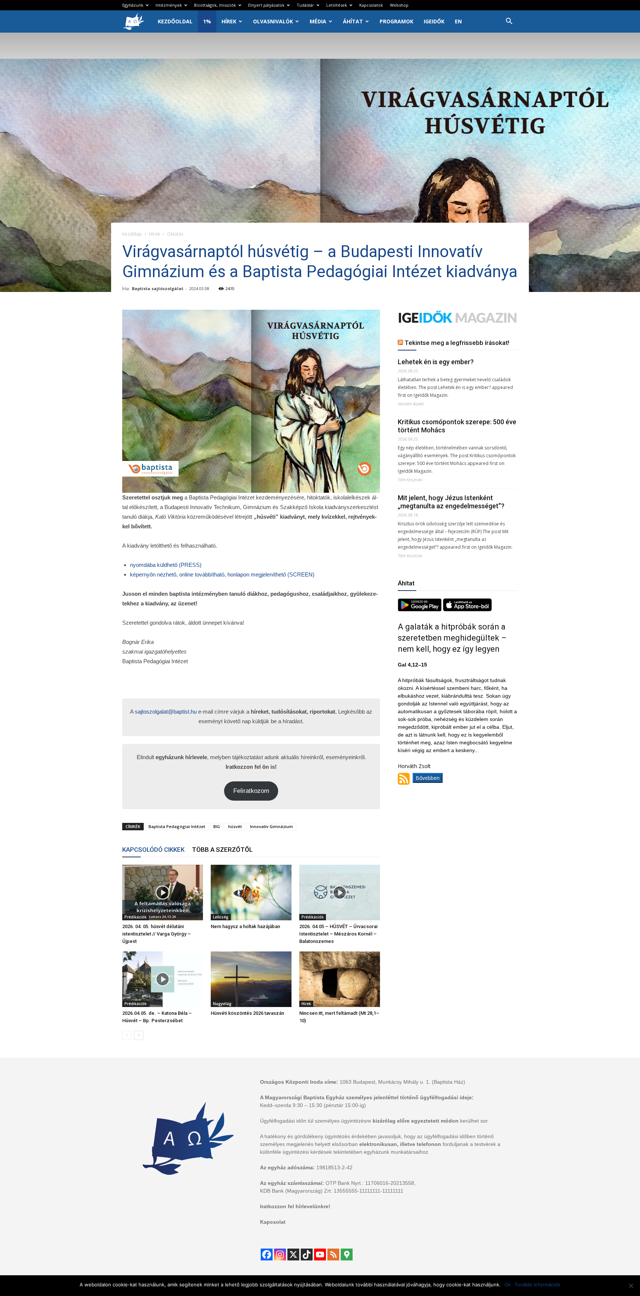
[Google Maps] (347, 1254)
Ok (507, 1284)
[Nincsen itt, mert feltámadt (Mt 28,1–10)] (339, 979)
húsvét (235, 826)
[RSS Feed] (333, 1254)
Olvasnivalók (273, 21)
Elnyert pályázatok (266, 5)
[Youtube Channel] (320, 1254)
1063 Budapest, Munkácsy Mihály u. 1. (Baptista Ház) (402, 1082)
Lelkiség (221, 917)
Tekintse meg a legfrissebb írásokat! (456, 342)
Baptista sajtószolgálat (157, 288)
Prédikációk (135, 917)
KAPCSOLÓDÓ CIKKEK (153, 849)
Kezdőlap (132, 234)
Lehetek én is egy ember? (436, 362)
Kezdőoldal (175, 21)
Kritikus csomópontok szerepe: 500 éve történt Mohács (457, 426)
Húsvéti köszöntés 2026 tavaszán (247, 1013)
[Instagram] (280, 1254)
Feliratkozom (251, 790)
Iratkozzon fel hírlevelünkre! (295, 1206)
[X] (293, 1254)
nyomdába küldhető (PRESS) (165, 565)
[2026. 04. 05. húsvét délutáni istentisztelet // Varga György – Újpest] (162, 892)
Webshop (399, 5)
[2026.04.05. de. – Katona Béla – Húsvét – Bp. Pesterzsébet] (162, 979)
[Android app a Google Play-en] (420, 609)
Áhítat (353, 21)
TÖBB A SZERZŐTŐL (222, 849)
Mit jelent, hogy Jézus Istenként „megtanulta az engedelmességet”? (451, 502)
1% (207, 21)
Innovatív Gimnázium (271, 826)
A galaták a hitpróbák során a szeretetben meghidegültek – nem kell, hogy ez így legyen (452, 638)
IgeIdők (434, 21)
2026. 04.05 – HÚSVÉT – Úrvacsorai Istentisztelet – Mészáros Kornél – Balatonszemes (338, 934)
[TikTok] (307, 1254)
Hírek (228, 21)
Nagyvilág (222, 1003)
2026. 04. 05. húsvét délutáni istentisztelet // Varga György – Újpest (156, 934)
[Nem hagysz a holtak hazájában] (251, 892)
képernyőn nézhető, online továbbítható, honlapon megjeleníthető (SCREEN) (223, 574)
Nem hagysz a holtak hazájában (245, 926)
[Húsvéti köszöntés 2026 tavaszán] (251, 979)
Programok (396, 21)
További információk (537, 1284)
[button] (509, 22)
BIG (216, 826)
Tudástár (305, 5)
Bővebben (428, 777)
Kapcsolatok (371, 5)
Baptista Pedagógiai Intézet (177, 826)
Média (318, 21)
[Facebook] (267, 1254)
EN (458, 21)
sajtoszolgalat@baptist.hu (166, 711)
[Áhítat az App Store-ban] (467, 609)
